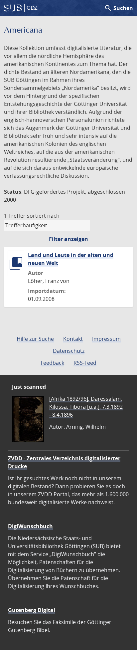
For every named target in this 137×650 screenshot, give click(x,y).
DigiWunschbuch (30, 526)
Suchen (118, 8)
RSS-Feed (84, 362)
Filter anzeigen (68, 239)
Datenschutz (68, 350)
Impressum (106, 338)
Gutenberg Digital (31, 610)
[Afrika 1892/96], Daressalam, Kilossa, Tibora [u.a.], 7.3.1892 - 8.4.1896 (86, 406)
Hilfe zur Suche (35, 338)
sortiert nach (43, 215)
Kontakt (73, 338)
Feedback (52, 362)
